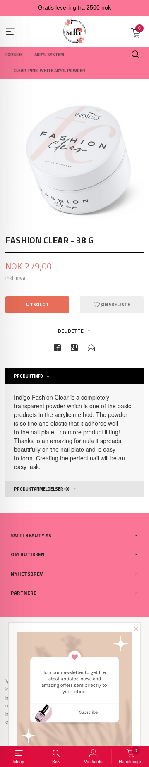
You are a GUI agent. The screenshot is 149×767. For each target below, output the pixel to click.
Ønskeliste (115, 304)
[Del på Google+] (74, 349)
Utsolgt (37, 304)
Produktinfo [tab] (28, 376)
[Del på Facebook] (57, 349)
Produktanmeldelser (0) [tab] (42, 489)
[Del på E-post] (91, 349)
